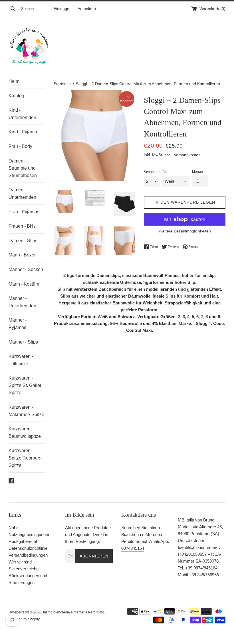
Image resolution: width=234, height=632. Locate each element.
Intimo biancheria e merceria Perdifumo (73, 612)
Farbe (167, 172)
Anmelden (87, 9)
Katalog (16, 95)
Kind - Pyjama (23, 131)
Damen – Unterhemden (22, 193)
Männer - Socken (26, 269)
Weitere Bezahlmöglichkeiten (185, 231)
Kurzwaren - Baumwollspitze (25, 432)
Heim (14, 81)
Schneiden (152, 172)
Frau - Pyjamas (24, 211)
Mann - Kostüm (24, 284)
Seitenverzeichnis (25, 568)
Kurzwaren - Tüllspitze (21, 360)
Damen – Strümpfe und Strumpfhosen (23, 168)
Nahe (14, 527)
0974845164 (132, 548)
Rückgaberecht (23, 541)
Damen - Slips (23, 240)
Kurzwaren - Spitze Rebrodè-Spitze (25, 458)
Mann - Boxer (22, 254)
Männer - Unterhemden (22, 302)
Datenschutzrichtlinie (28, 548)
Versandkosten (187, 155)
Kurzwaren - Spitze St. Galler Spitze (25, 385)
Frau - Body (20, 146)
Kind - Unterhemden (22, 114)
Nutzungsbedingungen (29, 534)
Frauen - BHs (22, 226)
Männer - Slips (23, 342)
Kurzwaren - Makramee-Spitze (26, 411)
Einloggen (63, 9)
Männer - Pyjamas (18, 324)
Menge (197, 172)
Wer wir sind (20, 561)
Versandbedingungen (28, 555)
